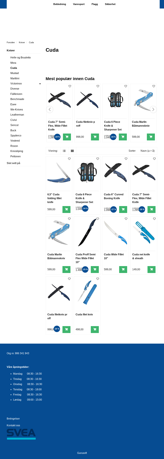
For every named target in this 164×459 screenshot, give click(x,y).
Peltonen (15, 156)
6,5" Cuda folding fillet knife (54, 198)
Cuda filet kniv (84, 314)
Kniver (11, 50)
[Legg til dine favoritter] (69, 86)
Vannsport (79, 4)
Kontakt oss (13, 425)
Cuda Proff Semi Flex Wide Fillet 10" (85, 258)
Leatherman (17, 114)
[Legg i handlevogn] (67, 137)
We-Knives (16, 109)
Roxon (14, 146)
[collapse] (40, 83)
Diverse (14, 88)
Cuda (13, 68)
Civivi (13, 120)
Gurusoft (82, 453)
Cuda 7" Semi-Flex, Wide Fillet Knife (57, 126)
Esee (13, 104)
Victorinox (16, 83)
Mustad (14, 73)
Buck (13, 130)
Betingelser (13, 418)
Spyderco (15, 135)
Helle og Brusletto (20, 57)
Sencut (14, 125)
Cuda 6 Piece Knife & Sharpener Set (113, 126)
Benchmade (17, 99)
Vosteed (15, 140)
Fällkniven (16, 94)
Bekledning (59, 4)
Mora (13, 62)
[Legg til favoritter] (69, 159)
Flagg (95, 4)
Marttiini (14, 78)
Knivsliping (16, 151)
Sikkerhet (110, 4)
